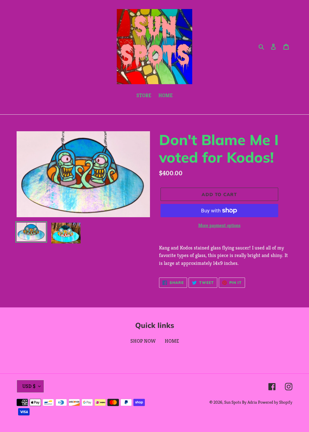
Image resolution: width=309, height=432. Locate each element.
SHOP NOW (143, 341)
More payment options (219, 225)
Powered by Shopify (275, 402)
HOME (172, 341)
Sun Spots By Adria (240, 402)
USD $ (28, 386)
